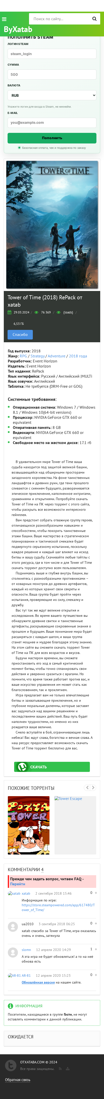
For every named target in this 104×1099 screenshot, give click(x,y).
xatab (26, 893)
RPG (23, 356)
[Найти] (94, 19)
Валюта (14, 85)
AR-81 (26, 975)
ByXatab (18, 29)
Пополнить (52, 138)
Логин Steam (18, 44)
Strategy (37, 356)
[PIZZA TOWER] (28, 825)
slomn (26, 950)
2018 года (78, 356)
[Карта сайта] (67, 1067)
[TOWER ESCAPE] (75, 825)
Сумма (13, 64)
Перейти (17, 884)
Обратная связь (17, 1080)
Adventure (56, 356)
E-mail (13, 113)
